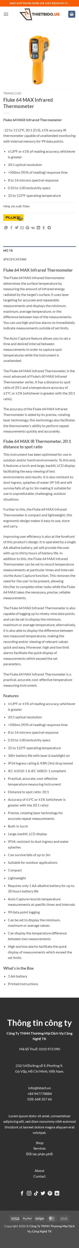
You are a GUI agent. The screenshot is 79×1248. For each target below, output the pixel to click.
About (39, 1170)
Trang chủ (12, 93)
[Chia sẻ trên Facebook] (11, 228)
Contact (39, 1176)
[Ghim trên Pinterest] (27, 228)
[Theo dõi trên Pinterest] (50, 1193)
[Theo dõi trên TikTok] (36, 1193)
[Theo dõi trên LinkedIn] (57, 1193)
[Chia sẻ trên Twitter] (16, 228)
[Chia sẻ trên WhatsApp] (6, 228)
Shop (39, 1143)
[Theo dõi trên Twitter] (43, 1193)
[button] (6, 14)
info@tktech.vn (39, 1088)
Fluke (26, 206)
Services (39, 1148)
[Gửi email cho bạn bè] (22, 228)
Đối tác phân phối (39, 1154)
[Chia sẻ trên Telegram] (49, 228)
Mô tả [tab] (8, 250)
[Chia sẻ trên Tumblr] (43, 228)
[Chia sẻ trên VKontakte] (33, 228)
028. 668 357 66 (39, 1099)
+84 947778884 (39, 1093)
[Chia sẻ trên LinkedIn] (38, 228)
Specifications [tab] (15, 259)
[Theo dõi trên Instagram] (29, 1193)
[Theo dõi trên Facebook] (22, 1193)
